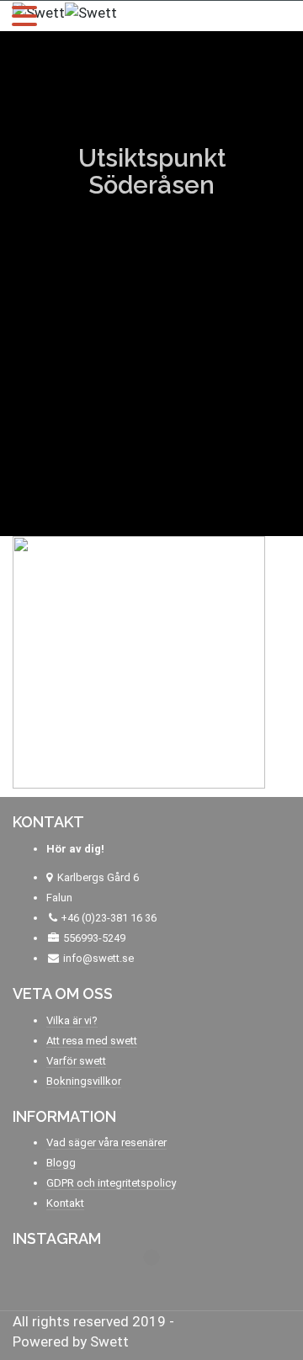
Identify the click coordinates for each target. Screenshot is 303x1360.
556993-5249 (94, 938)
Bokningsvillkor (83, 1081)
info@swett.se (97, 958)
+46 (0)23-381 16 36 (109, 917)
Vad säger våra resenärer (106, 1142)
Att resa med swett (91, 1040)
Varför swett (76, 1061)
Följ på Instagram (162, 1289)
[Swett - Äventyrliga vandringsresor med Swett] (65, 11)
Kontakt (65, 1203)
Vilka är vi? (72, 1020)
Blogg (61, 1162)
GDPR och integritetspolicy (111, 1183)
